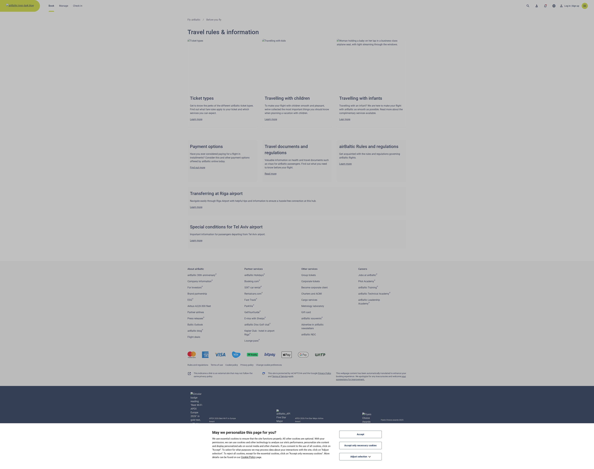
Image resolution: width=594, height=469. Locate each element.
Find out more (197, 167)
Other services (309, 269)
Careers (362, 269)
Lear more (344, 119)
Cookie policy (231, 365)
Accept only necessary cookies (360, 445)
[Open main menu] (585, 6)
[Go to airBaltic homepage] (20, 6)
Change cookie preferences (269, 365)
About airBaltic (195, 269)
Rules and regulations (197, 365)
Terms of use (217, 365)
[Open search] (528, 6)
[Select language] (554, 6)
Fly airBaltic (193, 19)
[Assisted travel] (537, 6)
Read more (270, 173)
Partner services (253, 269)
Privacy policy (247, 365)
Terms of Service (280, 376)
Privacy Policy (324, 373)
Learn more (196, 119)
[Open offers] (545, 6)
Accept (360, 434)
